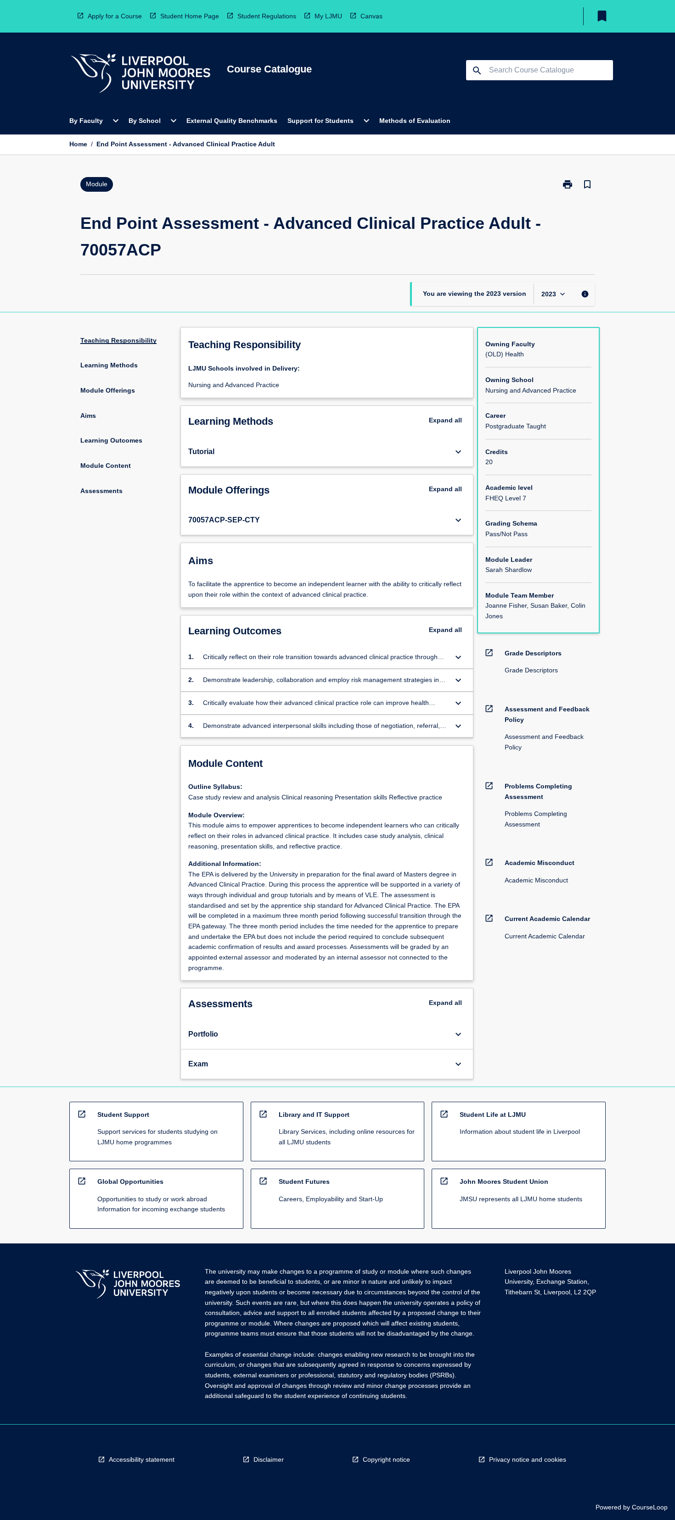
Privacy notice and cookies (527, 1459)
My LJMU (328, 16)
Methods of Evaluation (414, 120)
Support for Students (320, 120)
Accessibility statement (141, 1459)
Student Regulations (266, 16)
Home (78, 144)
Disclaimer (268, 1459)
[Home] (140, 75)
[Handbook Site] (127, 1285)
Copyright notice (386, 1459)
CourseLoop (650, 1507)
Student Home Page (189, 16)
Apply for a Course (115, 16)
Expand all (445, 420)
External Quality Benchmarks (231, 120)
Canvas (371, 16)
